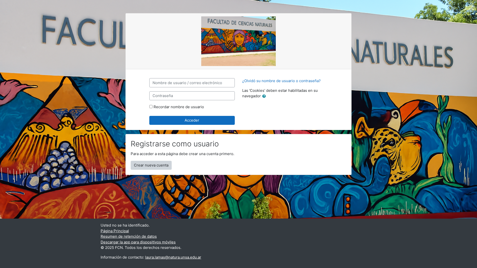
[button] (265, 96)
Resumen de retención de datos (129, 236)
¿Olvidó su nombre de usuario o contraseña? (281, 80)
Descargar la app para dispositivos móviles (138, 242)
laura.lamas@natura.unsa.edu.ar (173, 257)
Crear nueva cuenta (151, 165)
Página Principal (115, 231)
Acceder (192, 120)
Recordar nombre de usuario (179, 106)
